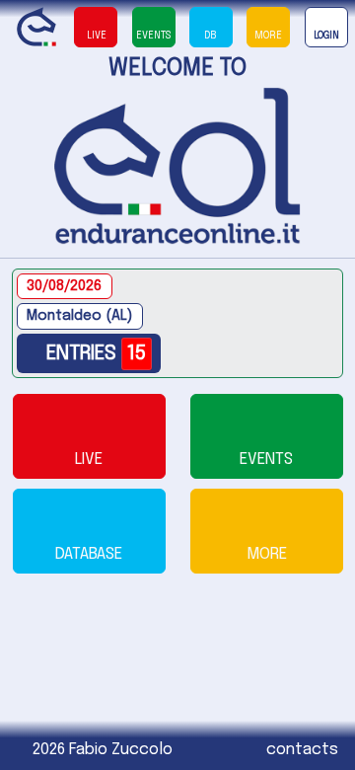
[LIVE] (89, 435)
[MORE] (266, 530)
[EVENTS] (266, 435)
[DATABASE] (89, 530)
